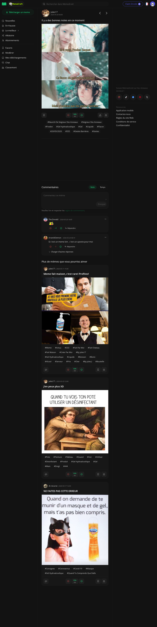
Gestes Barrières (82, 131)
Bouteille (100, 361)
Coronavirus (64, 568)
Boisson (82, 357)
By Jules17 (81, 352)
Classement (11, 67)
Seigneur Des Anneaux (92, 122)
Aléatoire (9, 35)
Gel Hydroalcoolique (66, 126)
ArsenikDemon (55, 237)
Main (48, 466)
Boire (93, 357)
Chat (7, 62)
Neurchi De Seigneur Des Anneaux (63, 122)
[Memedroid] (4, 3)
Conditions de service (126, 121)
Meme (49, 347)
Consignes (50, 568)
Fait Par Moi (79, 347)
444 (66, 466)
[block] (106, 115)
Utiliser (100, 457)
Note (93, 187)
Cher (77, 361)
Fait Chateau (94, 347)
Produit (64, 461)
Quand (81, 457)
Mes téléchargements (15, 57)
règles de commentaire (74, 210)
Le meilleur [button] (11, 30)
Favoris (8, 47)
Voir (90, 457)
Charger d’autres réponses (62, 251)
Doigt (57, 466)
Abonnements (12, 40)
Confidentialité (123, 125)
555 (68, 131)
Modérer (9, 52)
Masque (90, 568)
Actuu (58, 347)
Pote (48, 457)
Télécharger (19, 12)
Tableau (70, 457)
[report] (100, 115)
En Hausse (10, 25)
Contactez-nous (123, 114)
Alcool (48, 361)
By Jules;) (88, 361)
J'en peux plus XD (54, 386)
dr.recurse (53, 486)
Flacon (101, 126)
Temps (102, 187)
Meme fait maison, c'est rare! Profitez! (66, 274)
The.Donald (53, 219)
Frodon (50, 126)
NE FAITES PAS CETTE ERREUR (61, 491)
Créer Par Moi (66, 352)
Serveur (59, 361)
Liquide (90, 126)
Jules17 (54, 12)
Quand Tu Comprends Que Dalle (82, 573)
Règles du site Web (125, 118)
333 (67, 347)
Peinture (58, 457)
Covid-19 (78, 568)
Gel (81, 126)
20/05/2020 (57, 131)
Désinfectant (51, 461)
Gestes (96, 131)
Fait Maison (51, 352)
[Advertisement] (134, 46)
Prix (69, 361)
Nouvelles (10, 20)
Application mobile (124, 110)
